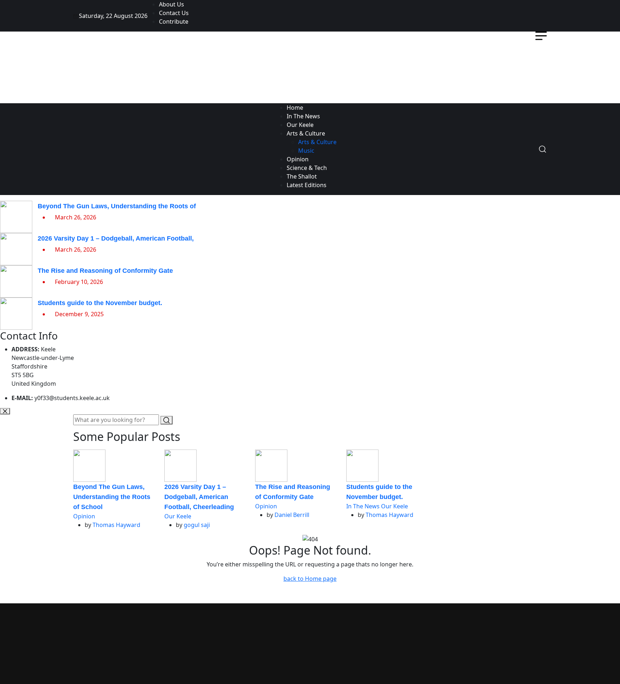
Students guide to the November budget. (100, 303)
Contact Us (174, 13)
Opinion (298, 159)
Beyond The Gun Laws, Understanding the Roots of (117, 206)
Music (306, 151)
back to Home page (310, 579)
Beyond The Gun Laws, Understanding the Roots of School (111, 496)
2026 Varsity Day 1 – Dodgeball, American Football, (116, 238)
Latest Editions (307, 185)
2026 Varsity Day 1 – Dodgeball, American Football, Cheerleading (199, 496)
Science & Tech (307, 168)
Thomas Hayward (116, 525)
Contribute (173, 21)
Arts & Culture (306, 133)
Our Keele (300, 125)
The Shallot (302, 176)
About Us (171, 4)
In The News (303, 116)
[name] (537, 16)
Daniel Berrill (291, 515)
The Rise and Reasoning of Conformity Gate (105, 270)
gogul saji (197, 525)
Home (295, 107)
